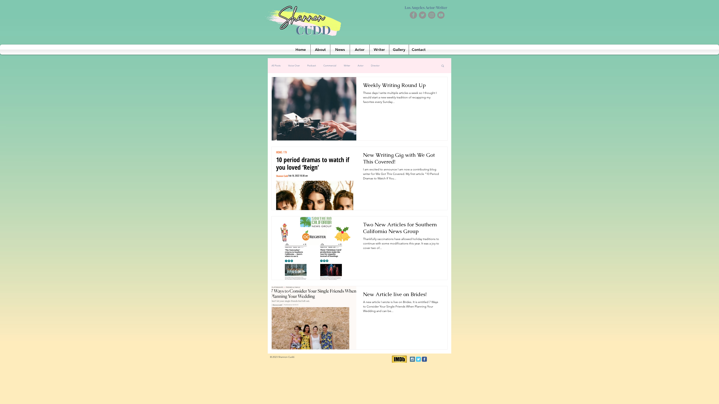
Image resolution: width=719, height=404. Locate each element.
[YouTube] (441, 15)
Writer (347, 65)
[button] (443, 66)
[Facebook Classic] (424, 359)
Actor (360, 65)
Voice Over (294, 65)
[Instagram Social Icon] (412, 359)
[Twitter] (422, 15)
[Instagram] (431, 15)
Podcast (311, 65)
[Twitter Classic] (418, 359)
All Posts (276, 65)
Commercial (329, 65)
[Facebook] (413, 15)
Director (375, 65)
